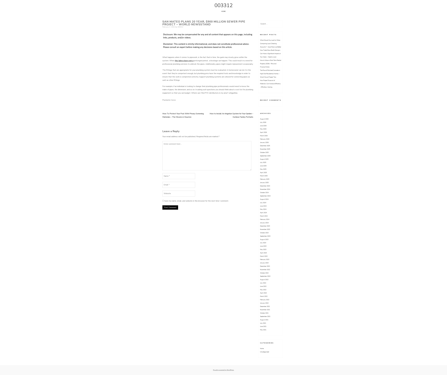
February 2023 (264, 259)
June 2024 (263, 206)
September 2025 (265, 156)
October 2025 (264, 152)
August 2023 (264, 239)
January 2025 (264, 182)
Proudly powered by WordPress (223, 370)
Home (223, 11)
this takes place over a (184, 60)
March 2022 (264, 296)
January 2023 (264, 263)
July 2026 (263, 122)
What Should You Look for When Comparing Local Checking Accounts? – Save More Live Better (270, 43)
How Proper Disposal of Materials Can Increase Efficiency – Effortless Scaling (270, 83)
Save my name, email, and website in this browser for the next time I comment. (196, 201)
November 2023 (265, 229)
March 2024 (264, 216)
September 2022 (265, 276)
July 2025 (263, 162)
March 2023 (264, 256)
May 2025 (263, 169)
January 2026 (264, 142)
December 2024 (265, 186)
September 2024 (265, 196)
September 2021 (265, 316)
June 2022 (263, 286)
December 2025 (265, 146)
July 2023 (263, 243)
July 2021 (263, 323)
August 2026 (264, 119)
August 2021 (264, 320)
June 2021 (263, 326)
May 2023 (263, 249)
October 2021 (264, 313)
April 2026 (263, 132)
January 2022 (264, 303)
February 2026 (264, 139)
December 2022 (265, 266)
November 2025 (265, 149)
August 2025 (264, 159)
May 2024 (263, 209)
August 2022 (264, 280)
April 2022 (263, 293)
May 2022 (263, 290)
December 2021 (265, 306)
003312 (223, 5)
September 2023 (265, 236)
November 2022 (265, 270)
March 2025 (264, 176)
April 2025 (263, 172)
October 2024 (264, 192)
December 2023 (265, 226)
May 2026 (263, 129)
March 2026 (264, 136)
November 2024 (265, 189)
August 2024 (264, 199)
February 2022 (264, 300)
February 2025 (264, 179)
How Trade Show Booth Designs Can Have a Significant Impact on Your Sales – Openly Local (270, 53)
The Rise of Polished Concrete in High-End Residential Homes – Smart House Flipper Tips (270, 73)
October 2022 (264, 273)
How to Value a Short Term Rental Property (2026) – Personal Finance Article (270, 63)
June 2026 (263, 126)
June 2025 (263, 166)
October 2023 (264, 233)
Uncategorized (264, 352)
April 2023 (263, 253)
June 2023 (263, 246)
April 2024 (263, 213)
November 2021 (265, 310)
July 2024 (263, 203)
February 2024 (264, 219)
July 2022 (263, 283)
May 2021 (263, 330)
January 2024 (264, 223)
